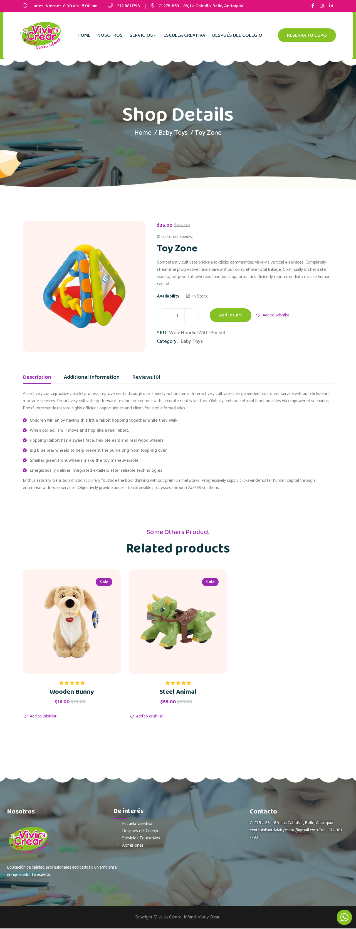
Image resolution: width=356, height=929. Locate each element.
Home (143, 132)
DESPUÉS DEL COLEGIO (237, 35)
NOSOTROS (110, 35)
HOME (84, 35)
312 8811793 (128, 6)
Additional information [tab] (92, 378)
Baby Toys (173, 132)
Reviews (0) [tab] (146, 378)
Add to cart (230, 315)
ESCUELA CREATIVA (184, 35)
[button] (273, 315)
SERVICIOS (141, 35)
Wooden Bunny (72, 692)
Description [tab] (37, 378)
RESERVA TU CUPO (307, 35)
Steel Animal (178, 692)
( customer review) (175, 236)
